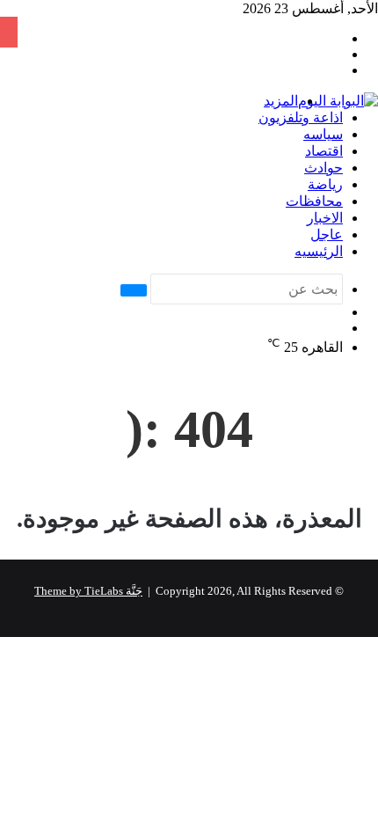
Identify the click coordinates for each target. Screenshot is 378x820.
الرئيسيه (318, 251)
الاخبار (325, 217)
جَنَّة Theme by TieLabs (88, 590)
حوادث (323, 167)
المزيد (281, 100)
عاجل (326, 234)
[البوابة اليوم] (338, 100)
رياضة (325, 184)
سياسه (323, 134)
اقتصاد (324, 150)
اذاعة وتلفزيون (300, 117)
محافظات (314, 201)
